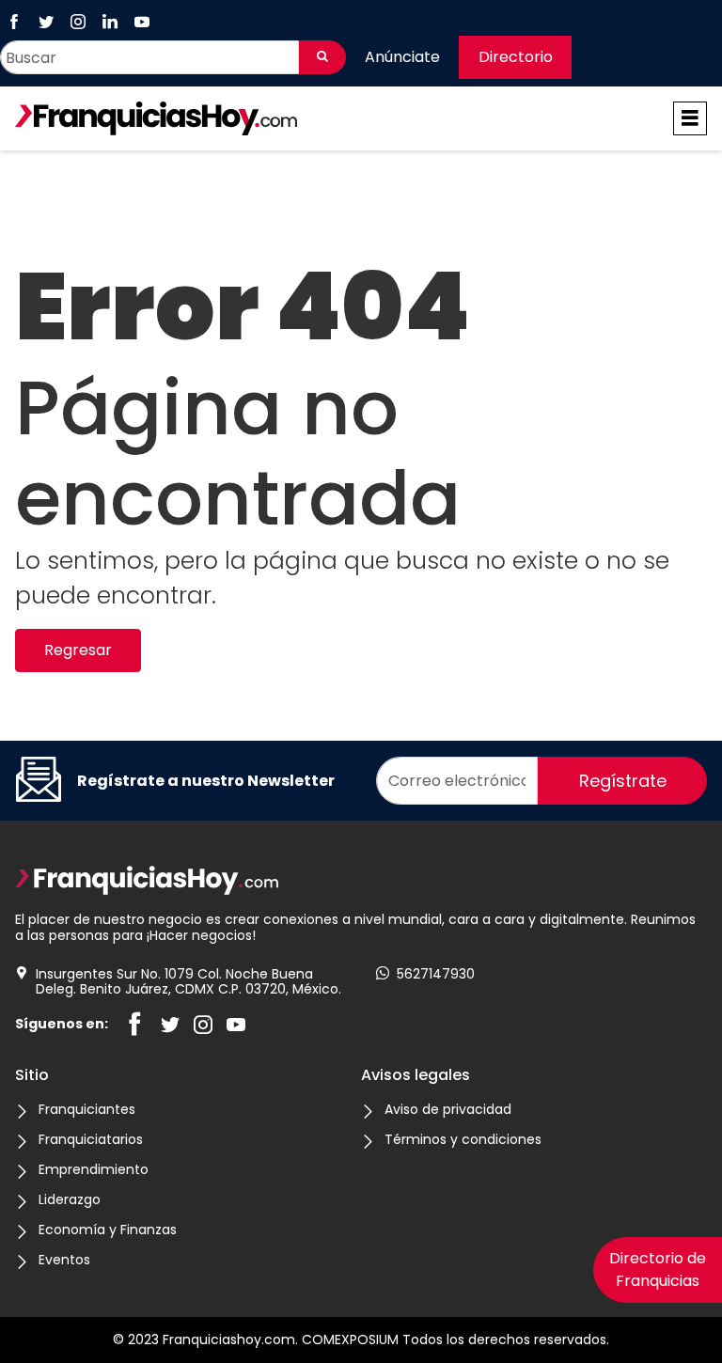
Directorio (516, 57)
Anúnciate (402, 57)
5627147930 (436, 974)
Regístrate (623, 780)
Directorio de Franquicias (657, 1269)
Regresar (78, 650)
